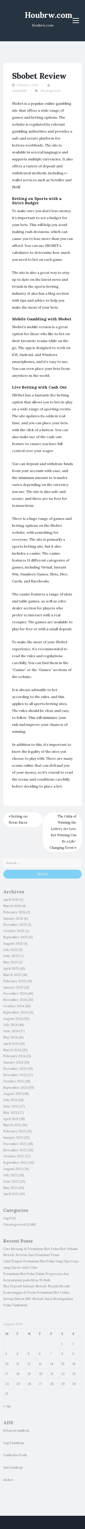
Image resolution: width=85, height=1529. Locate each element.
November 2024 (15, 1000)
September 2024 (15, 1012)
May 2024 (10, 1037)
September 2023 (15, 1088)
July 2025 (10, 950)
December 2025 (15, 925)
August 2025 (13, 944)
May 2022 (10, 1188)
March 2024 (12, 1050)
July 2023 (10, 1100)
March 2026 (12, 906)
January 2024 (13, 1062)
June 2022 (11, 1181)
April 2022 (11, 1194)
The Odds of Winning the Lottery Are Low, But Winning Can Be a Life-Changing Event (63, 832)
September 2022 (15, 1163)
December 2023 (14, 1069)
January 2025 (13, 987)
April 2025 (11, 969)
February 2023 (14, 1131)
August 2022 (12, 1169)
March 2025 (12, 975)
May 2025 (10, 962)
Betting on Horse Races (18, 819)
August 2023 (12, 1094)
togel (7, 1218)
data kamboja (12, 1467)
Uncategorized (50, 91)
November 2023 (15, 1075)
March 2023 (12, 1125)
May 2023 (10, 1113)
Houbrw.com (48, 15)
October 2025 (13, 931)
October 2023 (13, 1081)
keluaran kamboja (16, 1431)
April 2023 (10, 1119)
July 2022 (10, 1175)
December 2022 (15, 1144)
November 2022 (15, 1150)
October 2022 (13, 1156)
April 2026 (11, 900)
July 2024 (10, 1025)
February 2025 (14, 981)
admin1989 (19, 91)
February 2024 (14, 1056)
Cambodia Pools (15, 1455)
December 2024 (15, 994)
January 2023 (13, 1138)
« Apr (7, 1406)
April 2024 (11, 1044)
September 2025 (15, 937)
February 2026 (14, 912)
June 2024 (11, 1031)
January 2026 (13, 919)
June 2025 (11, 956)
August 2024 (12, 1019)
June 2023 (10, 1106)
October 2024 (13, 1006)
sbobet (8, 1480)
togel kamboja (13, 1443)
